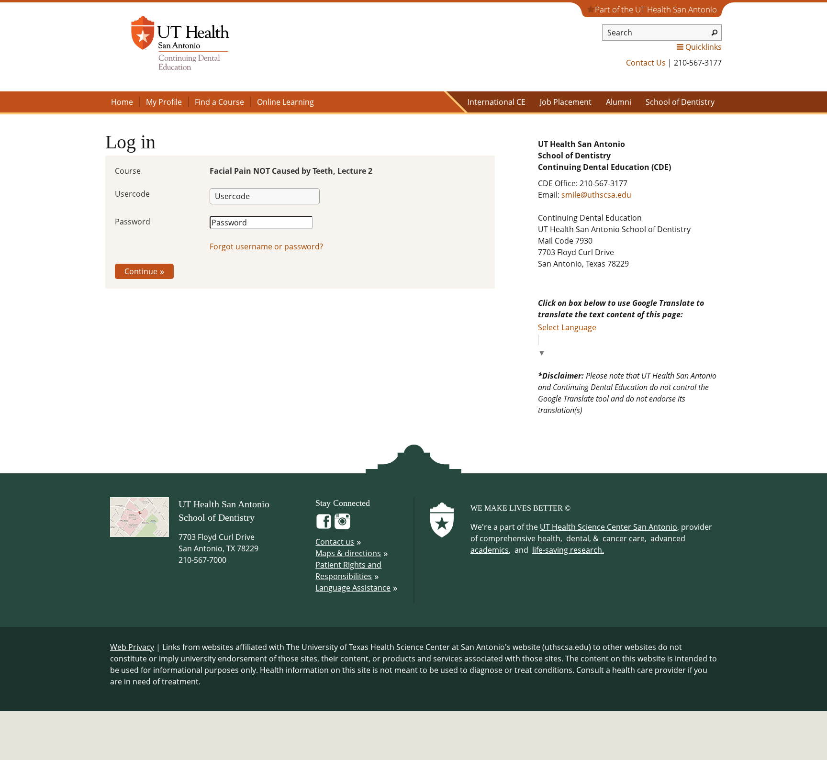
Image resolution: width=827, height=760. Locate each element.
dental (577, 538)
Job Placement (566, 102)
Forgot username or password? (266, 246)
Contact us (334, 541)
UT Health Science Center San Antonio (608, 527)
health (548, 538)
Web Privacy (132, 647)
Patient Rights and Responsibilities (348, 570)
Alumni (618, 102)
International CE (496, 102)
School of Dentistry (680, 102)
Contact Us (646, 62)
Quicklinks (703, 47)
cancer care (624, 538)
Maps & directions (348, 553)
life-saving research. (568, 550)
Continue (140, 271)
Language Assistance (353, 587)
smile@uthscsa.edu (596, 195)
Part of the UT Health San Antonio (656, 9)
